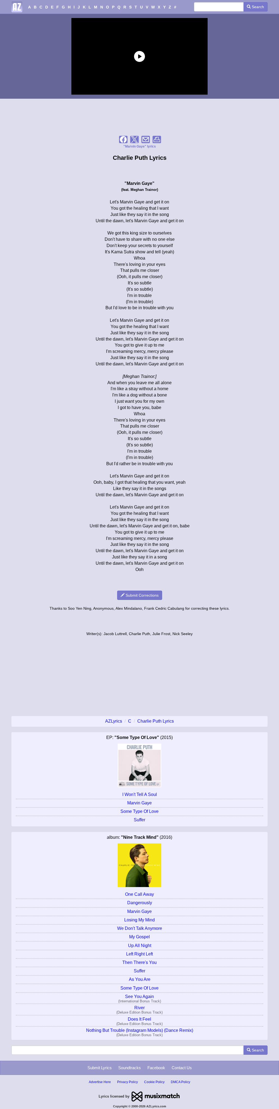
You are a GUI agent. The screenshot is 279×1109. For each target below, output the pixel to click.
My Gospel (139, 936)
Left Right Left (139, 954)
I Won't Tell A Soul (139, 794)
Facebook (156, 1067)
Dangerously (139, 902)
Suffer (139, 820)
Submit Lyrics (99, 1067)
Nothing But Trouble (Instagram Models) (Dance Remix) (139, 1030)
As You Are (139, 979)
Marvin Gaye (139, 803)
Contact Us (182, 1067)
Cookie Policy (154, 1082)
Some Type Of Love (139, 811)
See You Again (139, 996)
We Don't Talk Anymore (139, 928)
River (139, 1007)
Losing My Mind (139, 920)
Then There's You (139, 962)
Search (257, 7)
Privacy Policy (127, 1082)
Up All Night (139, 945)
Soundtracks (129, 1067)
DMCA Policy (180, 1082)
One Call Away (139, 894)
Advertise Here (100, 1082)
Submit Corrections (142, 595)
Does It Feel (139, 1019)
